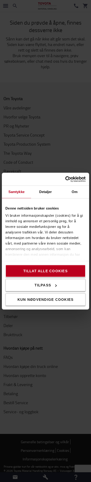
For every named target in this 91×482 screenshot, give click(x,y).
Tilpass (43, 285)
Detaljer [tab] (45, 192)
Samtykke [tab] (16, 192)
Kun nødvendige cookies (46, 299)
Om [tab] (74, 192)
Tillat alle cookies (45, 271)
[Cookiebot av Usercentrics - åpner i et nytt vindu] (65, 179)
